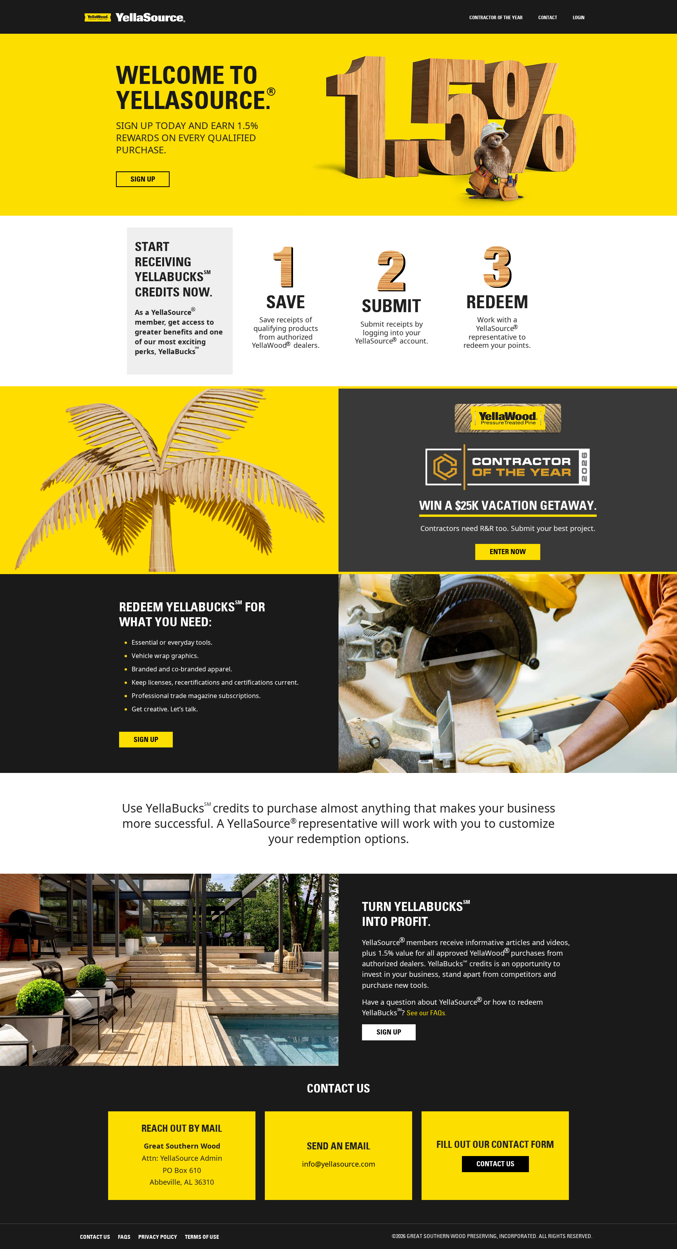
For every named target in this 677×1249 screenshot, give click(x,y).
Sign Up (142, 179)
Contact (547, 17)
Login (579, 17)
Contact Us (495, 1164)
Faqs (124, 1236)
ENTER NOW (508, 551)
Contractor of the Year (496, 17)
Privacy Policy (157, 1236)
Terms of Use (202, 1236)
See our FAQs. (427, 1012)
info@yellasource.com (338, 1164)
